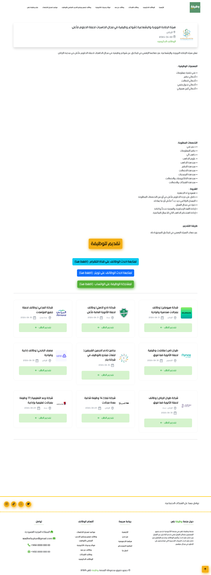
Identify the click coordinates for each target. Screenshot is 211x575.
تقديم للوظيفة (105, 244)
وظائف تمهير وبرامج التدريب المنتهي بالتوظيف (76, 7)
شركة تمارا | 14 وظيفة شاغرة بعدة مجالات (100, 400)
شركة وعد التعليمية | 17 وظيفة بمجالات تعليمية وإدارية (36, 400)
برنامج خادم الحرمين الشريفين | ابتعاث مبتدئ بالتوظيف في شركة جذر (100, 355)
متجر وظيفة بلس (32, 7)
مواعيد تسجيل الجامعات (50, 7)
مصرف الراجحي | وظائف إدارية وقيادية (37, 352)
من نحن (125, 536)
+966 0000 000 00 (40, 545)
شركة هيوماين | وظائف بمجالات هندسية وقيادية (164, 310)
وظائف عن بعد (119, 7)
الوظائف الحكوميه (149, 7)
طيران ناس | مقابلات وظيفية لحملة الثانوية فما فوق (163, 352)
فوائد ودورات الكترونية (102, 7)
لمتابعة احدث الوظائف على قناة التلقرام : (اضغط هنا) (106, 261)
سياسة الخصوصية (125, 541)
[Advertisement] (105, 116)
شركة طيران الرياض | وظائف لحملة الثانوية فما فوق (163, 400)
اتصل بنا (125, 550)
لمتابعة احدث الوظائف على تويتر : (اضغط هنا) (105, 273)
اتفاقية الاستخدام (125, 546)
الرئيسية (161, 7)
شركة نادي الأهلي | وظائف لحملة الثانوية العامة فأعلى (101, 310)
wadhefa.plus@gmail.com (38, 539)
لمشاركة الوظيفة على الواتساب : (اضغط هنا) (105, 284)
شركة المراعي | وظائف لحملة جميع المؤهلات (37, 310)
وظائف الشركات (133, 7)
